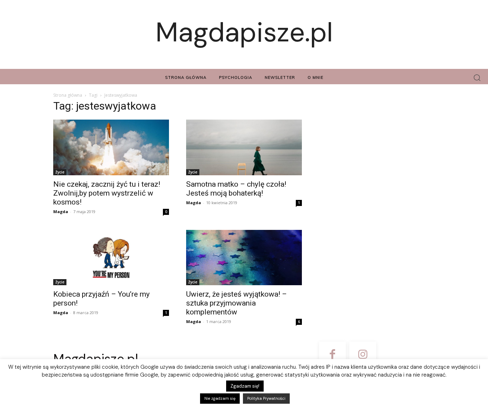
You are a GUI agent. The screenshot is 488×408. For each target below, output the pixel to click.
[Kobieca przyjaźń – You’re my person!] (111, 258)
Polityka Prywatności (266, 398)
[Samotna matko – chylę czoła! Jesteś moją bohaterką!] (244, 147)
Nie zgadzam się (219, 398)
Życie (59, 172)
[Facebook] (332, 355)
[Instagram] (362, 355)
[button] (477, 77)
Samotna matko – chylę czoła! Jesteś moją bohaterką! (236, 188)
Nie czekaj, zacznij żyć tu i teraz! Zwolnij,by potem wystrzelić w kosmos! (106, 193)
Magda (60, 211)
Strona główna (67, 95)
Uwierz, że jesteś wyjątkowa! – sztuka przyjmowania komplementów (236, 303)
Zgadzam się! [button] (244, 386)
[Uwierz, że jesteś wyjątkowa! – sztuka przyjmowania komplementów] (244, 258)
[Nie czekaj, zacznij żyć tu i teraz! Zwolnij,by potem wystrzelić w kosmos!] (111, 147)
